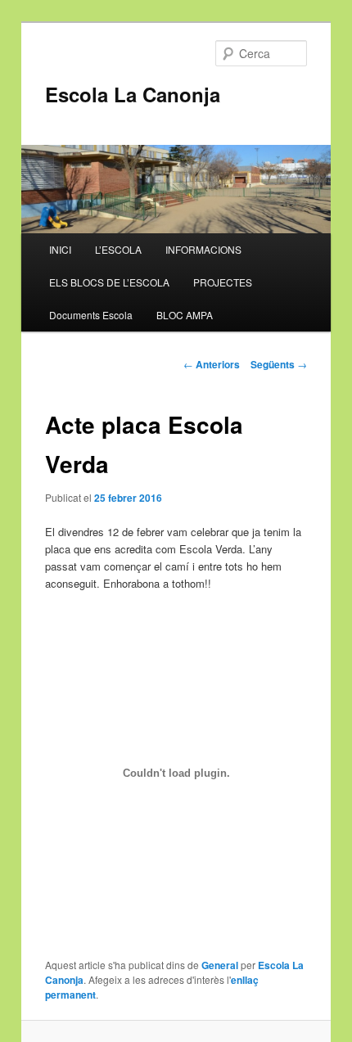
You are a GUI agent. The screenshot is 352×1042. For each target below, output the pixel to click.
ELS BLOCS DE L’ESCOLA (109, 282)
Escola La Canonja (132, 94)
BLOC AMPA (184, 315)
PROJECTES (222, 282)
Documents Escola (91, 315)
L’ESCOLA (118, 249)
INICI (60, 249)
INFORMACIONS (203, 249)
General (219, 965)
